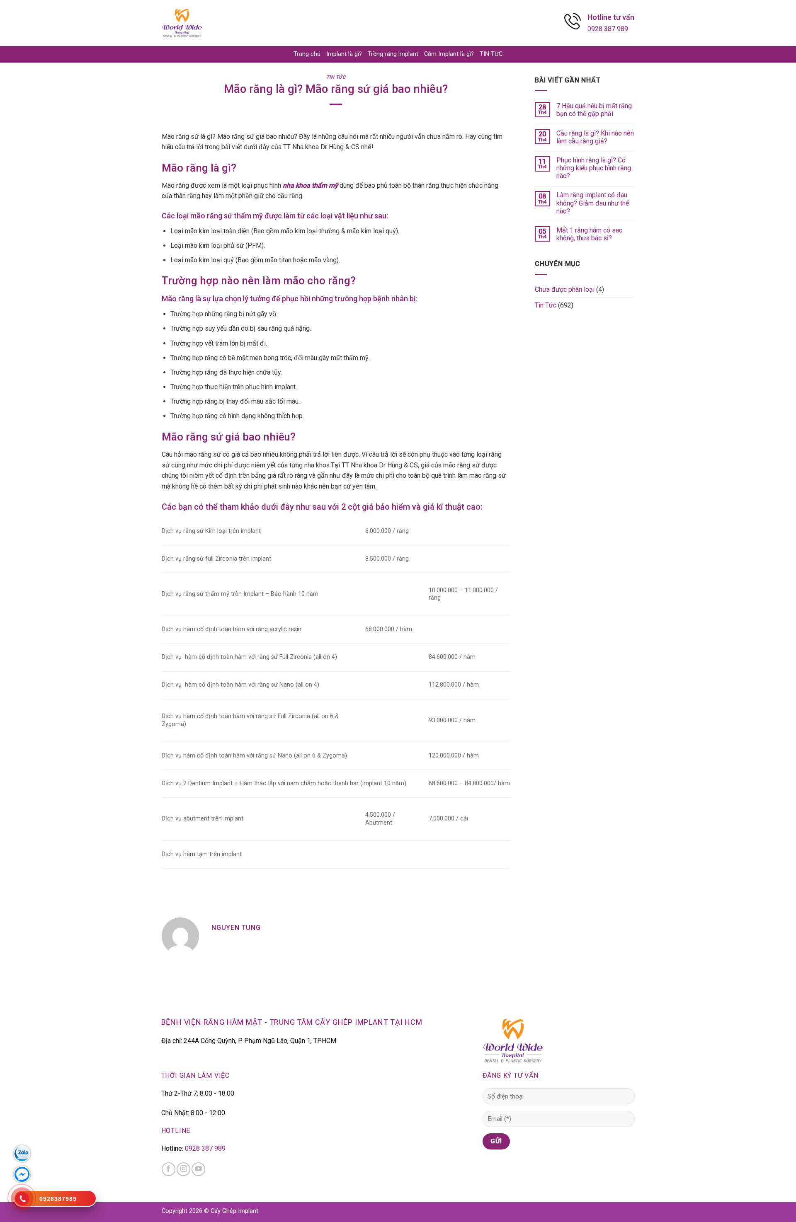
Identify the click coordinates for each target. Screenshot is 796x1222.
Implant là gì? (344, 54)
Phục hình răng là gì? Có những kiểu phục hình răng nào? (593, 168)
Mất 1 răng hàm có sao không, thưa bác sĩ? (589, 234)
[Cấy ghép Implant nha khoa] (182, 23)
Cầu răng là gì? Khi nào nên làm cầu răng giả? (595, 137)
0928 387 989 (607, 29)
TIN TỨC (491, 54)
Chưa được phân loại (565, 289)
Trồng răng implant (393, 54)
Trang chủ (307, 54)
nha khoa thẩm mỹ (310, 185)
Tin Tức (336, 77)
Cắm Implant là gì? (449, 54)
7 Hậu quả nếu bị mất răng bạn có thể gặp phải (594, 110)
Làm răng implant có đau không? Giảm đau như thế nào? (592, 203)
